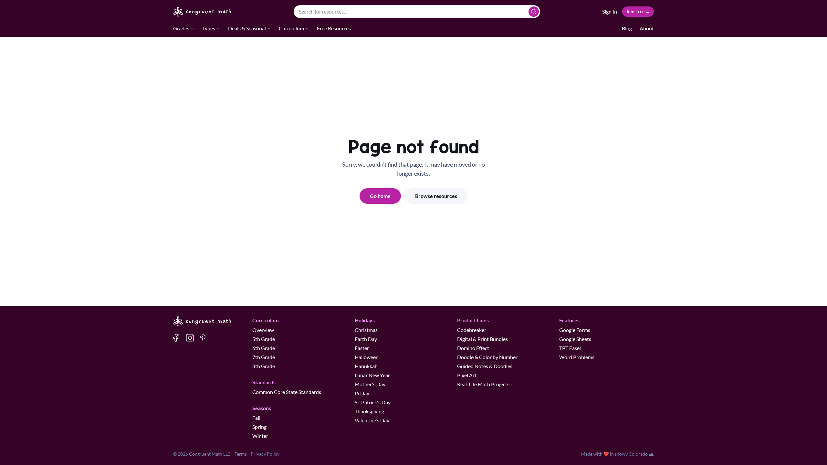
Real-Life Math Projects (483, 384)
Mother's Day (370, 384)
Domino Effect (473, 348)
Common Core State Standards (286, 392)
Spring (259, 427)
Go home (380, 196)
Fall (256, 418)
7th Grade (263, 357)
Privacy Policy (265, 454)
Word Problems (576, 357)
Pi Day (362, 393)
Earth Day (366, 339)
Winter (260, 436)
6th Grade (263, 348)
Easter (362, 348)
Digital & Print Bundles (482, 339)
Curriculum (291, 28)
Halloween (367, 357)
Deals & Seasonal (247, 28)
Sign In (609, 11)
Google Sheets (575, 339)
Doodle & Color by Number (487, 357)
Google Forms (574, 330)
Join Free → (638, 11)
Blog (627, 28)
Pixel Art (466, 375)
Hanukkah (366, 366)
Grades (181, 28)
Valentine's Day (372, 420)
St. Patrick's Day (373, 402)
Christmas (366, 330)
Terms (241, 454)
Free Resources (334, 28)
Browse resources (436, 196)
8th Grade (263, 366)
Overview (263, 330)
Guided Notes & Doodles (484, 366)
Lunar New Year (372, 375)
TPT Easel (570, 348)
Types (208, 28)
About (647, 28)
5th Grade (263, 339)
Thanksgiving (369, 411)
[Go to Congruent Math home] (202, 11)
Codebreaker (471, 330)
